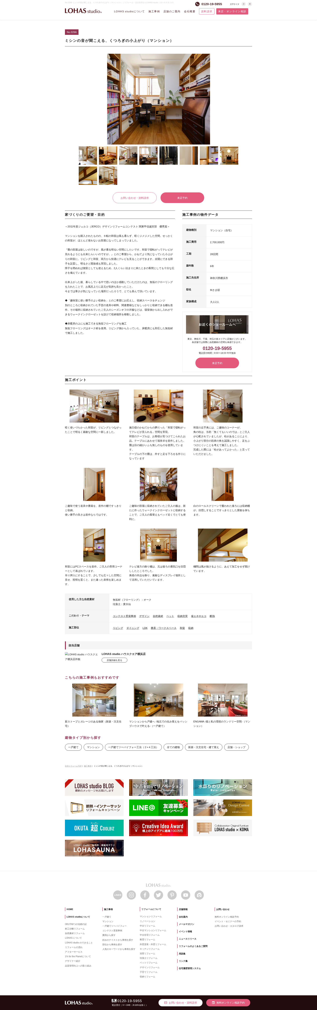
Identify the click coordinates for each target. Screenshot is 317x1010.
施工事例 (154, 11)
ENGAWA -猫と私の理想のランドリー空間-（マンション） (221, 723)
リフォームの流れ (74, 947)
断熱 (212, 616)
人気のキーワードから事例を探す (118, 949)
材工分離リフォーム (75, 928)
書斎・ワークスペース (163, 628)
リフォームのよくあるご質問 (193, 946)
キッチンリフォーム (150, 949)
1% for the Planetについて (78, 956)
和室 (182, 628)
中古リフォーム (147, 926)
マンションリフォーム (151, 916)
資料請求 (206, 11)
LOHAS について (73, 938)
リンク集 (183, 961)
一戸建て (73, 747)
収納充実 (182, 616)
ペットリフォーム (148, 962)
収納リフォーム (147, 976)
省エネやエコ (198, 616)
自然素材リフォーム (75, 933)
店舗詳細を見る (114, 660)
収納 (190, 628)
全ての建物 (173, 747)
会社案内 (183, 917)
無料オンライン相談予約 (227, 917)
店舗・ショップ (236, 747)
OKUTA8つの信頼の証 (76, 924)
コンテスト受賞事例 (124, 616)
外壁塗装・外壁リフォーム (153, 944)
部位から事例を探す (112, 944)
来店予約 (182, 197)
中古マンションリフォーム (153, 930)
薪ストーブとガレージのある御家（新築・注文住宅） (93, 723)
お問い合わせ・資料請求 (135, 197)
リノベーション (147, 921)
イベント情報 (185, 931)
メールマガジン (186, 924)
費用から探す (109, 935)
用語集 (182, 953)
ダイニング (132, 628)
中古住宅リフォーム (150, 935)
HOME (70, 909)
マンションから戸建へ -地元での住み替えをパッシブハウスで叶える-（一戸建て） (158, 723)
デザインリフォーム (150, 967)
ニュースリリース (187, 939)
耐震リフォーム (147, 939)
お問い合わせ (222, 909)
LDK (145, 628)
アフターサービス (74, 952)
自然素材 (158, 616)
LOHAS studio (83, 10)
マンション (93, 747)
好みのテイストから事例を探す (117, 940)
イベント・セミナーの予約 (228, 921)
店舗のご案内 (171, 11)
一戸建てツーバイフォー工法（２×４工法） (133, 747)
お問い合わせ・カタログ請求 (229, 926)
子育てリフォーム (148, 972)
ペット (170, 616)
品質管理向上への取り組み (78, 966)
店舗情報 (183, 909)
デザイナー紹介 (72, 961)
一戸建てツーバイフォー (114, 926)
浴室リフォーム (147, 953)
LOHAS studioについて (129, 11)
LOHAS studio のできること (79, 942)
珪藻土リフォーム (148, 958)
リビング (118, 628)
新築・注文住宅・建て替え (203, 747)
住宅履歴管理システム (190, 968)
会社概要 (189, 11)
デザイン (144, 616)
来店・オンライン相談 (232, 11)
